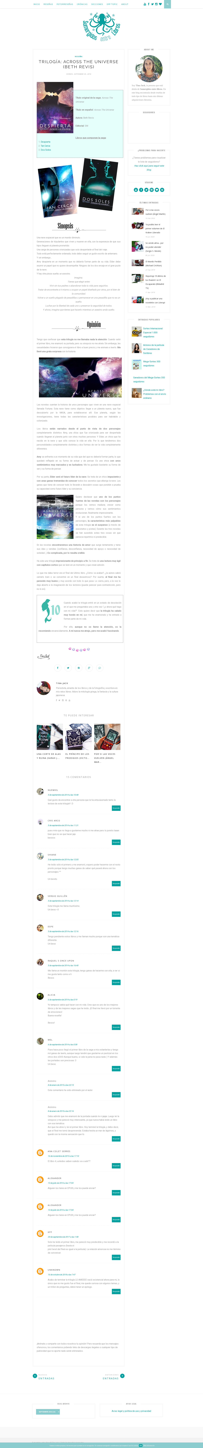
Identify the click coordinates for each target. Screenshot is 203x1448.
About (124, 4)
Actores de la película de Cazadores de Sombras (153, 349)
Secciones (97, 4)
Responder (116, 808)
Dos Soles (46, 150)
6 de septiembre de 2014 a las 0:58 (62, 1044)
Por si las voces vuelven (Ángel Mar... (104, 758)
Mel (50, 1039)
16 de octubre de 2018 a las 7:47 (61, 1274)
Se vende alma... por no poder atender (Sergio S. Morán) (155, 247)
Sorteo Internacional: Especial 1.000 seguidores (153, 332)
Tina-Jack (62, 683)
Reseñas (48, 4)
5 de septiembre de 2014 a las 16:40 (63, 965)
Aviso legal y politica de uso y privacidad (131, 1411)
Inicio (36, 4)
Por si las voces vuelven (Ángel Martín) (155, 212)
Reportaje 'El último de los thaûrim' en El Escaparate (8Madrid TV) (156, 282)
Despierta (45, 142)
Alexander (54, 1178)
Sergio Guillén (57, 896)
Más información (149, 1445)
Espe (50, 926)
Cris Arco (54, 820)
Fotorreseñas (65, 4)
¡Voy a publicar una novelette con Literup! (155, 300)
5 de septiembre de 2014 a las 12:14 (63, 901)
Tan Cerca (45, 146)
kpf (50, 1232)
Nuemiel (53, 790)
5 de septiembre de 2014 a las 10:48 (63, 795)
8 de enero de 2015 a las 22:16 (61, 1111)
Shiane (52, 854)
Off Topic (112, 4)
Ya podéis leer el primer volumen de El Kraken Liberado (155, 228)
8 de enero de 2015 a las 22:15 (61, 1085)
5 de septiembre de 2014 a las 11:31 (63, 825)
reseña (79, 56)
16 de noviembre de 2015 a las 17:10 (63, 1156)
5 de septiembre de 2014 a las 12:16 (63, 931)
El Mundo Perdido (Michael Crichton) (154, 263)
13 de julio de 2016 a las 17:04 (60, 1183)
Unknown (54, 1270)
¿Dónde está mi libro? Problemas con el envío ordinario (154, 394)
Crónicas (82, 4)
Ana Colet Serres (59, 1151)
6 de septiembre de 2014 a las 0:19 (62, 999)
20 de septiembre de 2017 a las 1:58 (63, 1237)
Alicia (51, 995)
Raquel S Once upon (61, 960)
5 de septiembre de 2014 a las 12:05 (63, 859)
